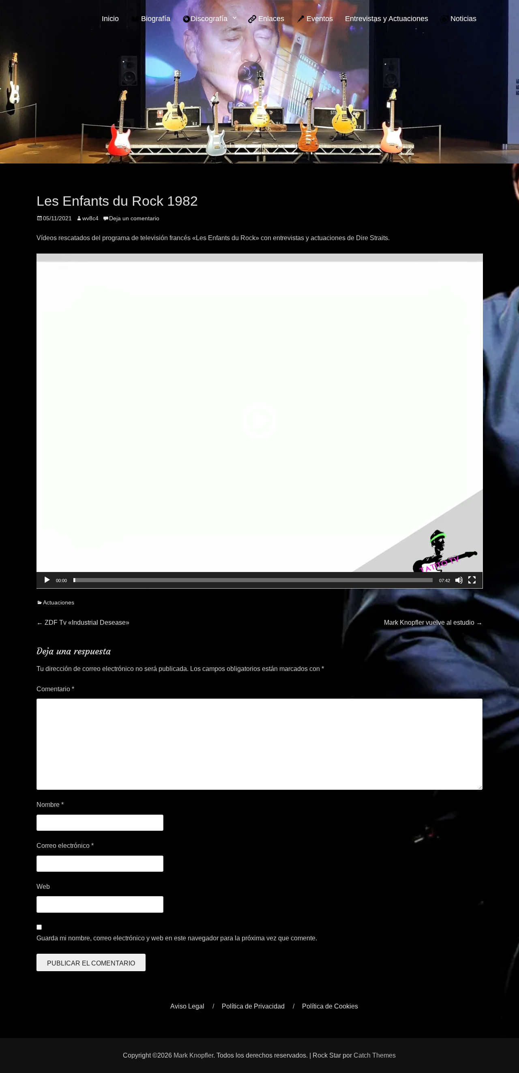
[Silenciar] (459, 580)
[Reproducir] (47, 580)
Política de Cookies (330, 1006)
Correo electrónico (65, 845)
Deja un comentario (134, 218)
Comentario (55, 689)
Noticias (462, 19)
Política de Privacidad (253, 1006)
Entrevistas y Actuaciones (386, 19)
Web (43, 886)
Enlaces (270, 19)
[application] (259, 421)
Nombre (50, 804)
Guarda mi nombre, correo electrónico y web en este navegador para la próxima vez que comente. (176, 938)
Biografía (154, 19)
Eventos (319, 19)
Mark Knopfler (193, 1055)
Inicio (110, 19)
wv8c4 (90, 218)
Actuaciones (58, 602)
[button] (259, 421)
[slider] (253, 580)
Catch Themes (375, 1055)
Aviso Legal (187, 1006)
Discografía (209, 19)
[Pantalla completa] (472, 580)
